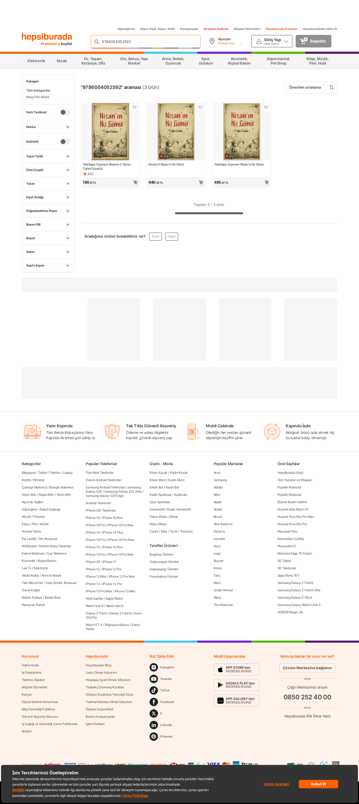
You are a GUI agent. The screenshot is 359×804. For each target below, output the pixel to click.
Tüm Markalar (223, 605)
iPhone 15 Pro (95, 554)
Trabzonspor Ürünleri (164, 562)
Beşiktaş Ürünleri (161, 554)
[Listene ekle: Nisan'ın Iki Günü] (200, 107)
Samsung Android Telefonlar (105, 487)
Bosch (218, 517)
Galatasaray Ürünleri (164, 569)
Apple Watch (114, 598)
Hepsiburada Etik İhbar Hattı (307, 716)
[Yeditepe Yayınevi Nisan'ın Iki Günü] (241, 132)
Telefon (54, 473)
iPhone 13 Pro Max (99, 591)
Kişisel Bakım (47, 561)
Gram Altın (29, 495)
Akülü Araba (30, 575)
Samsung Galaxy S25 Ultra (123, 491)
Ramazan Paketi (33, 605)
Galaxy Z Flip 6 (96, 613)
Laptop (67, 473)
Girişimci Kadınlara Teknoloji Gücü (109, 694)
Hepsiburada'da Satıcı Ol (320, 29)
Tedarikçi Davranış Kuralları (105, 687)
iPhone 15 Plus (112, 547)
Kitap (25, 524)
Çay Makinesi (56, 553)
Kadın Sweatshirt (179, 509)
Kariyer (27, 694)
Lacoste (219, 539)
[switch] (65, 112)
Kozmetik (28, 561)
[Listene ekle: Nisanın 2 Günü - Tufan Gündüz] (134, 107)
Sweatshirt (157, 509)
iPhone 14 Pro (95, 540)
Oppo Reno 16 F (289, 575)
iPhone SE (93, 562)
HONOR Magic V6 (290, 612)
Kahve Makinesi (33, 553)
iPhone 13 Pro (112, 584)
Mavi (217, 583)
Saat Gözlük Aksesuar (60, 583)
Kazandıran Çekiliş (291, 539)
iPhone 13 (93, 584)
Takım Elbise (158, 517)
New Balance (223, 524)
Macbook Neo (288, 531)
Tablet (42, 473)
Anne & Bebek (51, 575)
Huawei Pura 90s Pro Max (296, 517)
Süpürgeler (29, 509)
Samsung (220, 480)
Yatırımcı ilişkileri (33, 680)
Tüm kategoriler (38, 90)
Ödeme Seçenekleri (99, 709)
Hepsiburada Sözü (290, 473)
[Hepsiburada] (47, 37)
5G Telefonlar (287, 568)
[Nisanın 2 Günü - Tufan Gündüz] (110, 132)
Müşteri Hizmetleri (247, 29)
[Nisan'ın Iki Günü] (176, 132)
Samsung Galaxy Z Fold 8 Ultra (299, 590)
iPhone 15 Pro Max (120, 554)
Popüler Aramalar (289, 487)
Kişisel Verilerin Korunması (40, 702)
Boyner (219, 561)
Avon (217, 473)
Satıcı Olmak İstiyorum (101, 672)
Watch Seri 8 (94, 606)
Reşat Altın (46, 495)
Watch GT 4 (94, 625)
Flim (35, 524)
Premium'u (51, 43)
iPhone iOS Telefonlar (101, 510)
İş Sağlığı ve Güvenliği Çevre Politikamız (50, 724)
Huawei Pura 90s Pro (292, 524)
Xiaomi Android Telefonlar (103, 480)
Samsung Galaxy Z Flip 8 (295, 597)
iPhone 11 (109, 562)
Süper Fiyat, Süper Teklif (157, 29)
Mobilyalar (29, 546)
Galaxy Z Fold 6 (120, 613)
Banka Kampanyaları (100, 716)
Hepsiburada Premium (282, 29)
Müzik (44, 524)
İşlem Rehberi (95, 724)
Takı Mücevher (32, 583)
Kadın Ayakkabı (160, 495)
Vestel (218, 509)
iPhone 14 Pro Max (121, 540)
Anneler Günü (31, 531)
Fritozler (39, 517)
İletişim (27, 731)
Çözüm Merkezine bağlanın (307, 667)
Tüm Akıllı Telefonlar (100, 473)
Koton (218, 568)
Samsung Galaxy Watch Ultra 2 (299, 605)
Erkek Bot (156, 487)
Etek (164, 531)
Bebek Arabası (32, 597)
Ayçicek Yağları (32, 502)
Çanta (154, 531)
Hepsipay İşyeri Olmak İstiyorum (108, 680)
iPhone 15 (92, 547)
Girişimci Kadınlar (216, 29)
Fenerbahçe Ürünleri (164, 576)
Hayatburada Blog (98, 665)
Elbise (174, 517)
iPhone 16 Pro (95, 525)
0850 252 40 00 (307, 697)
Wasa (217, 597)
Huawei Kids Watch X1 (293, 509)
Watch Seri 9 (114, 606)
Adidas (218, 487)
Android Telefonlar (98, 503)
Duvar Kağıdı (31, 590)
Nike (217, 495)
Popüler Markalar (289, 495)
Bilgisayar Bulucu (117, 625)
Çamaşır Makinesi (34, 487)
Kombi (26, 480)
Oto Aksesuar (48, 539)
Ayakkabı (180, 495)
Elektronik (41, 568)
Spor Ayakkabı (160, 502)
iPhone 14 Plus (112, 532)
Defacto (219, 531)
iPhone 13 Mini (125, 591)
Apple (218, 502)
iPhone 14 (93, 532)
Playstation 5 (287, 546)
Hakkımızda (30, 665)
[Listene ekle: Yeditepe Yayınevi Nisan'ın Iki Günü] (266, 107)
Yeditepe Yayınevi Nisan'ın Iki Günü (239, 164)
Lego (217, 553)
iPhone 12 (92, 569)
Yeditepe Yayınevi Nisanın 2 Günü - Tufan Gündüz (107, 166)
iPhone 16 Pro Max (120, 525)
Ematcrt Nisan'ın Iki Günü (166, 164)
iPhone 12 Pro (111, 569)
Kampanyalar (189, 29)
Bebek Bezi (53, 597)
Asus (217, 546)
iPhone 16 (92, 518)
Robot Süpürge (50, 509)
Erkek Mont (158, 480)
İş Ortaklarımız (32, 672)
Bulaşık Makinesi (61, 487)
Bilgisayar (28, 473)
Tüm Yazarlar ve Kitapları (295, 480)
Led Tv (26, 568)
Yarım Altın (64, 495)
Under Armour (223, 590)
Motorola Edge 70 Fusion (295, 553)
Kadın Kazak (179, 473)
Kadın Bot (172, 487)
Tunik (174, 531)
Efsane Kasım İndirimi (292, 502)
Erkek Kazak (158, 473)
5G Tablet (284, 561)
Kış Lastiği (29, 539)
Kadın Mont (176, 480)
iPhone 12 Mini (96, 576)
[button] (110, 182)
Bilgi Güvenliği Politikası (38, 709)
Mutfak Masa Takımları (55, 546)
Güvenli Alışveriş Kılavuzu (40, 716)
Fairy (217, 575)
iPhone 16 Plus (112, 518)
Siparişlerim (126, 29)
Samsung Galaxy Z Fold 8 (295, 583)
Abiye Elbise (158, 524)
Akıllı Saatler (94, 598)
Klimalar (39, 480)
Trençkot (186, 531)
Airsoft (26, 517)
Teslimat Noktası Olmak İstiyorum (109, 702)
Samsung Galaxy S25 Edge (104, 496)
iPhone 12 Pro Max (122, 576)
